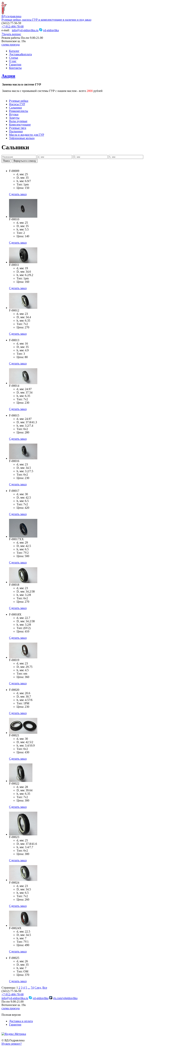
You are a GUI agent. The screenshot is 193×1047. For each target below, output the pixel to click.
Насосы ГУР (17, 104)
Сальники (15, 107)
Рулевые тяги (17, 128)
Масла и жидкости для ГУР (26, 134)
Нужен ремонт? (12, 1043)
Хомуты (14, 117)
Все (44, 987)
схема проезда (11, 44)
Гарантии (15, 64)
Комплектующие (20, 124)
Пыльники (16, 131)
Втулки (13, 114)
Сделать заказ (18, 194)
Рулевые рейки (18, 100)
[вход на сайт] (3, 1031)
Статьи (13, 57)
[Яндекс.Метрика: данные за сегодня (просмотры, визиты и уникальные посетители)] (14, 1034)
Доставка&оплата (20, 54)
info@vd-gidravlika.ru (25, 30)
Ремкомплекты (18, 111)
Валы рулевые (18, 121)
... (29, 987)
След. (38, 987)
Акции (8, 75)
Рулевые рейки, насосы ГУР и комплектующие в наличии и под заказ (46, 19)
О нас (12, 61)
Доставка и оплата (21, 1021)
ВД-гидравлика (11, 16)
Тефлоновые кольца (21, 138)
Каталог (14, 51)
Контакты (15, 67)
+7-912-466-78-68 (13, 26)
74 (32, 987)
